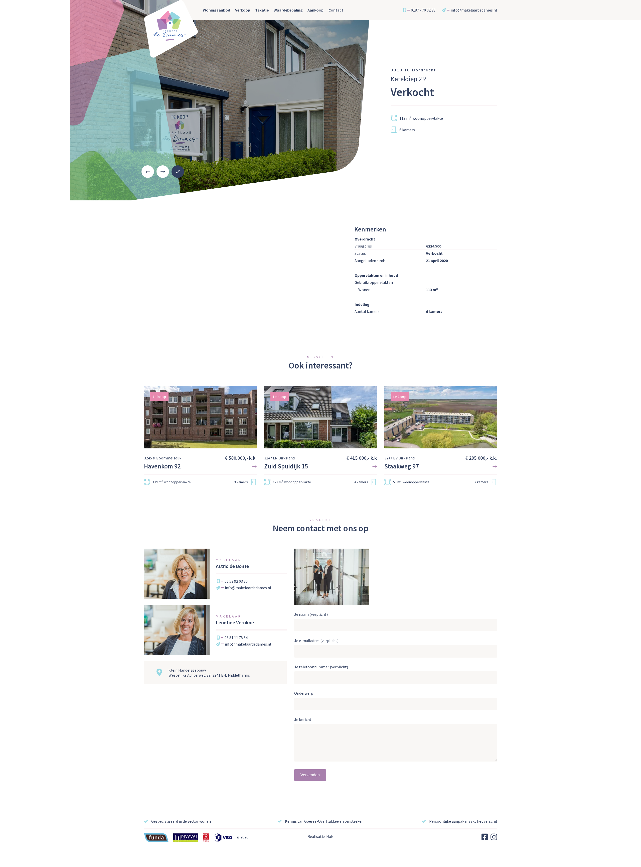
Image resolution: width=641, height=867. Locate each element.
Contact (336, 10)
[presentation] (147, 171)
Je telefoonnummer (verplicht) (321, 666)
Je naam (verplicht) (311, 614)
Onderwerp (303, 693)
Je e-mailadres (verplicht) (316, 640)
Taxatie (262, 10)
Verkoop (242, 10)
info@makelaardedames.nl (248, 587)
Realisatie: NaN (320, 836)
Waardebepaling (288, 10)
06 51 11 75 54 (236, 637)
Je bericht (302, 719)
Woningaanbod (216, 10)
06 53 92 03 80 (236, 581)
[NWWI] (187, 836)
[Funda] (158, 836)
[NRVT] (208, 836)
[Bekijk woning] (200, 438)
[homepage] (171, 29)
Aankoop (315, 10)
